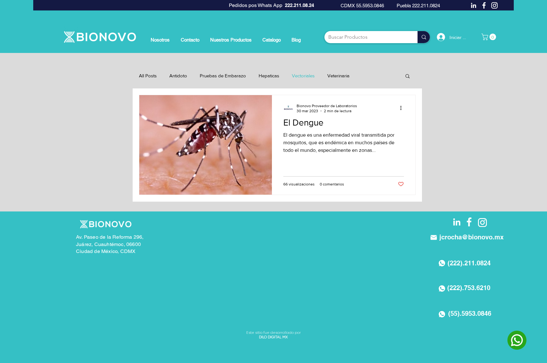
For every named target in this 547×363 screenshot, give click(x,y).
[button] (489, 37)
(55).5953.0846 (469, 313)
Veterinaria (338, 75)
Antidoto (178, 75)
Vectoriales (303, 75)
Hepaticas (269, 75)
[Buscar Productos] (424, 37)
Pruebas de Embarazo (223, 75)
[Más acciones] (403, 108)
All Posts (148, 75)
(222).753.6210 (468, 288)
